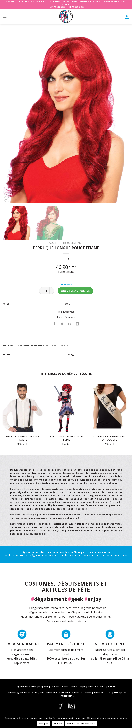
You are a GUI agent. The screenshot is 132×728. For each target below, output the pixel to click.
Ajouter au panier (75, 291)
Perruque (70, 317)
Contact (55, 686)
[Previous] (9, 119)
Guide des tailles (57, 345)
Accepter (44, 723)
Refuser (58, 723)
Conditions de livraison (58, 692)
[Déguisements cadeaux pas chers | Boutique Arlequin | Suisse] (66, 16)
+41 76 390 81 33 (58, 7)
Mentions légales (103, 692)
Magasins (43, 686)
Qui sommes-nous (26, 686)
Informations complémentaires (23, 345)
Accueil (53, 242)
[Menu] (5, 16)
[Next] (122, 119)
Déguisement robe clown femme (66, 438)
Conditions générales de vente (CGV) (25, 692)
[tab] (23, 345)
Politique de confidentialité (81, 723)
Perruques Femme (72, 242)
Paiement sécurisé (81, 692)
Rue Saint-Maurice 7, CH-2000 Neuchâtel (47, 1)
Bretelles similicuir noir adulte (22, 438)
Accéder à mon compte (74, 686)
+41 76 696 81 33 (76, 7)
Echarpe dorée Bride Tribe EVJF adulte (109, 438)
